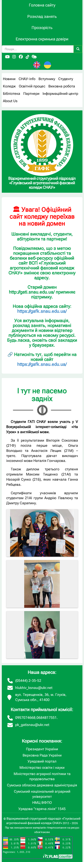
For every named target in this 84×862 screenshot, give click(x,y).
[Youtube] (7, 57)
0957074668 (25, 717)
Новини (9, 79)
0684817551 (47, 717)
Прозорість (42, 27)
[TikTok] (27, 57)
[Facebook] (20, 57)
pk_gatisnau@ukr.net (32, 725)
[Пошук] (77, 49)
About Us (10, 101)
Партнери (31, 93)
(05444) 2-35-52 (28, 680)
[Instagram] (14, 57)
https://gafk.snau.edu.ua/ (42, 311)
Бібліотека (11, 93)
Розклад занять (42, 16)
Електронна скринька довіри (42, 39)
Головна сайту (42, 5)
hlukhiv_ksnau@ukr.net (33, 688)
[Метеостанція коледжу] (34, 57)
